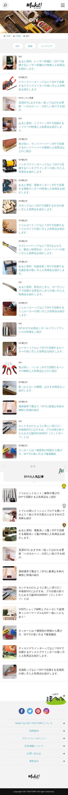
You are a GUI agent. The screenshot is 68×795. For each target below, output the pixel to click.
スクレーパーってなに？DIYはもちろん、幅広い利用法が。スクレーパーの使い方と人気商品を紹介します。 (42, 249)
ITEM (18, 36)
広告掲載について (33, 746)
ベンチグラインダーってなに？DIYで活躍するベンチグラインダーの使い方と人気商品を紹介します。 (42, 168)
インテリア (46, 46)
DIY (18, 46)
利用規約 (34, 730)
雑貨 (30, 46)
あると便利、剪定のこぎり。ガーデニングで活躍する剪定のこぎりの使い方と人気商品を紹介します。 (42, 290)
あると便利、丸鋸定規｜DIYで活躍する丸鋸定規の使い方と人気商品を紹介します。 (42, 270)
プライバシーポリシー (34, 738)
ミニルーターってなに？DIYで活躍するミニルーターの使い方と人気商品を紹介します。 (42, 311)
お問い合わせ (34, 753)
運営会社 (34, 761)
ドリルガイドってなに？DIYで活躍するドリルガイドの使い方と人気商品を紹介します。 (42, 229)
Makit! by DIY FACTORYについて (33, 723)
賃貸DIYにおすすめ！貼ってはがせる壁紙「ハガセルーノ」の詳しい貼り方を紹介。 (42, 106)
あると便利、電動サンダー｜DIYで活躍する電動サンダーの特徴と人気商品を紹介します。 (42, 189)
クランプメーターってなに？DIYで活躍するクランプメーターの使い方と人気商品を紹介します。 (42, 85)
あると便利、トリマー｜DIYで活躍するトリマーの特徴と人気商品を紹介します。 (41, 127)
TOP (8, 36)
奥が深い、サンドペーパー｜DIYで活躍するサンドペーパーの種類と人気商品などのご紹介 (42, 147)
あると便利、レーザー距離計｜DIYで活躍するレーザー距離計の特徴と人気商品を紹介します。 (42, 65)
